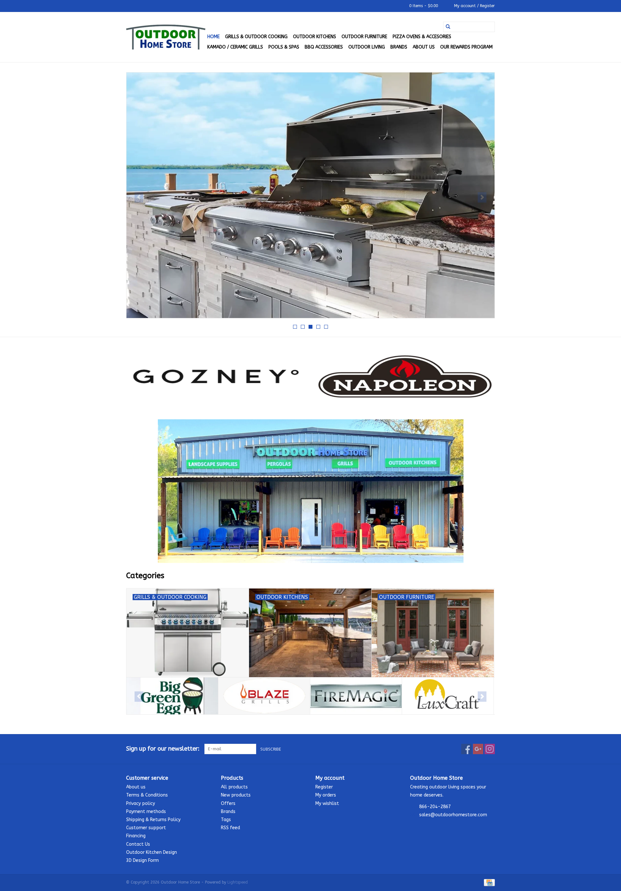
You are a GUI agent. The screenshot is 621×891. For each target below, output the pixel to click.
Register (324, 787)
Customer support (146, 827)
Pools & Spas (283, 47)
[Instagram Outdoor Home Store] (490, 749)
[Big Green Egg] (172, 696)
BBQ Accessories (324, 47)
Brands (398, 47)
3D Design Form (142, 860)
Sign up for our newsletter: (163, 748)
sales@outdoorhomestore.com (453, 815)
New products (236, 795)
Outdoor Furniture (364, 36)
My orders (325, 795)
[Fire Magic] (356, 696)
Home (213, 36)
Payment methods (146, 811)
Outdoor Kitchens (314, 36)
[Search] (448, 27)
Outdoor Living (366, 47)
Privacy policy (140, 803)
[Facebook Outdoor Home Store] (466, 749)
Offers (228, 803)
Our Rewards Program (466, 47)
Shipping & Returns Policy (153, 819)
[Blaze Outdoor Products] (264, 696)
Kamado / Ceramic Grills (235, 47)
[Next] (482, 197)
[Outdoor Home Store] (165, 37)
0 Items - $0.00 (423, 6)
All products (234, 787)
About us (424, 47)
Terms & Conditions (147, 795)
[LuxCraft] (448, 696)
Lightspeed (237, 882)
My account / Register (474, 6)
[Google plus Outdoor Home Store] (478, 749)
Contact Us (138, 844)
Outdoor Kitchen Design (151, 852)
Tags (226, 819)
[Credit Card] (488, 882)
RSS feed (230, 827)
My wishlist (327, 803)
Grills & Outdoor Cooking (256, 36)
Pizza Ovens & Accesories (422, 36)
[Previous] (139, 197)
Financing (136, 836)
